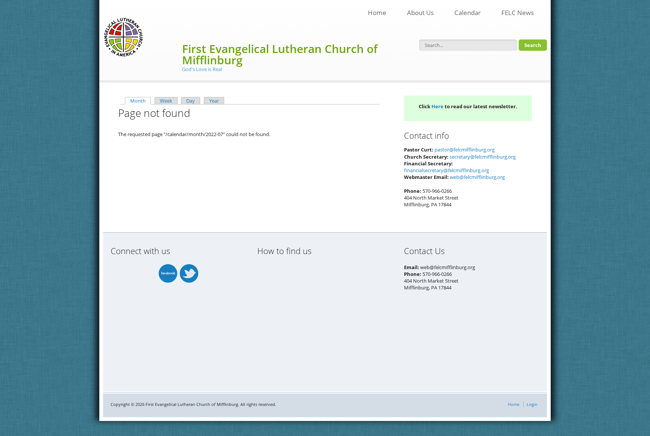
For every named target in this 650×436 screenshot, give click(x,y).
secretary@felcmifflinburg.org (483, 156)
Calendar (467, 12)
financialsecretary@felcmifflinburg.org (446, 170)
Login (532, 404)
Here (437, 106)
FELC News (514, 10)
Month (140, 100)
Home (377, 12)
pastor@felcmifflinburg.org (464, 149)
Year (214, 100)
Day (190, 100)
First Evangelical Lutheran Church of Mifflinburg (280, 54)
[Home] (123, 37)
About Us (420, 12)
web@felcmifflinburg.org (477, 177)
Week (166, 100)
